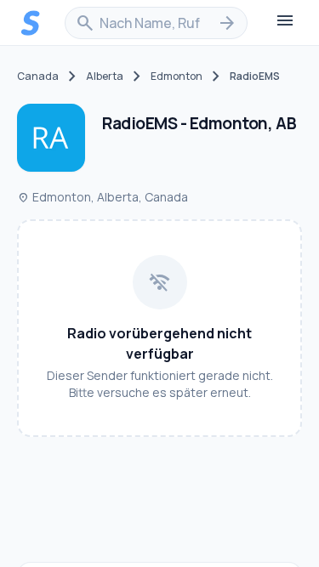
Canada (38, 76)
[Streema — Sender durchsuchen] (30, 23)
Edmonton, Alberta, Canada (102, 197)
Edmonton (176, 76)
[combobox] (156, 23)
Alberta (104, 76)
